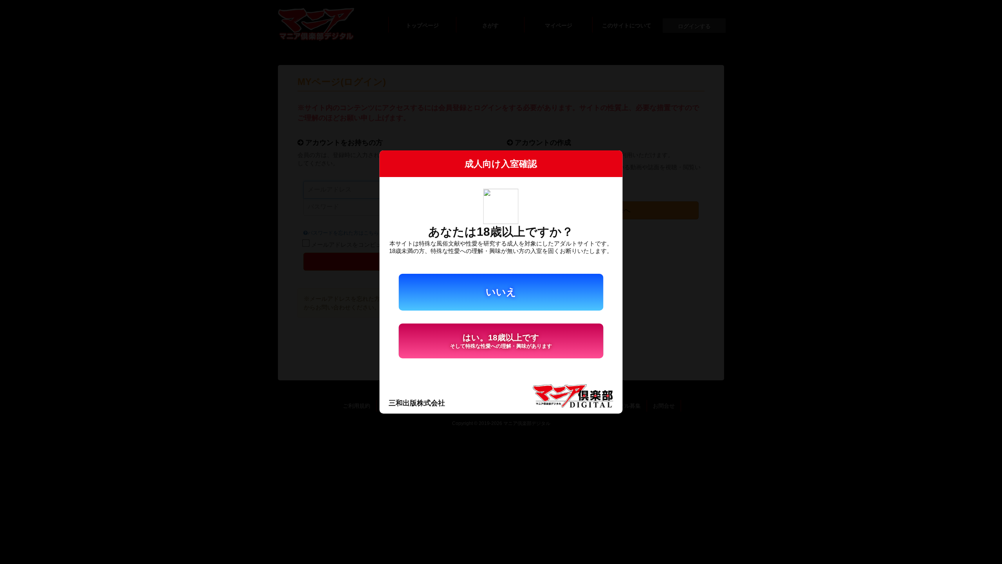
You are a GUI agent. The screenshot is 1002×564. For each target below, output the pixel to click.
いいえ (501, 292)
